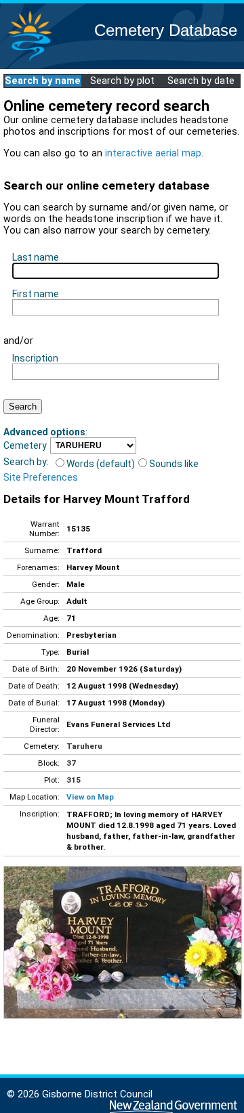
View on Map (90, 797)
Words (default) (100, 463)
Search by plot (122, 81)
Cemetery (25, 445)
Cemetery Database (165, 30)
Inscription (35, 358)
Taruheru (84, 746)
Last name (35, 257)
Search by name (43, 81)
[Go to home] (30, 60)
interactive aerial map (153, 153)
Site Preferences (40, 477)
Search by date (201, 81)
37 (71, 763)
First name (35, 293)
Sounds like (174, 463)
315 (73, 780)
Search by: (26, 461)
